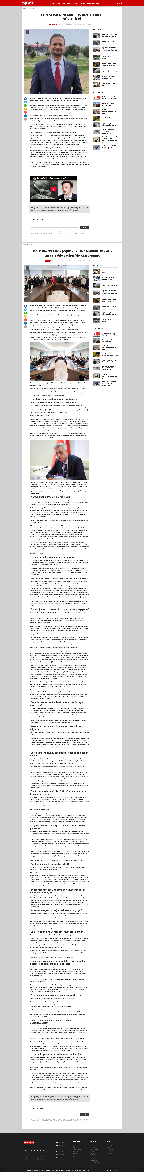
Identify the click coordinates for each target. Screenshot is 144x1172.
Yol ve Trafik (93, 1147)
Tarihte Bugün (94, 1155)
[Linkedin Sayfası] (35, 1150)
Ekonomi (74, 3)
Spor (84, 3)
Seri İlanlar (93, 1158)
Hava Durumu (94, 1145)
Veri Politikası (26, 1159)
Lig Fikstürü (93, 1153)
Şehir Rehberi (93, 1160)
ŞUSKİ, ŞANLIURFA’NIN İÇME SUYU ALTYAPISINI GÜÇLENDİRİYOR (109, 147)
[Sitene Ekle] (44, 1150)
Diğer (98, 3)
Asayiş (80, 3)
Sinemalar (93, 1156)
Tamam (116, 1170)
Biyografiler (111, 1149)
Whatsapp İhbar (41, 1157)
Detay (109, 1170)
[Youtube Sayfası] (32, 1150)
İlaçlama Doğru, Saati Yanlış (109, 71)
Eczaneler (93, 1151)
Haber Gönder (40, 1159)
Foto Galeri (62, 1142)
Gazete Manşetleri (95, 1162)
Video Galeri (61, 1145)
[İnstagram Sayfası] (29, 1150)
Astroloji (110, 1153)
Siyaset (58, 3)
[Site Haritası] (41, 1150)
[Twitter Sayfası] (26, 1150)
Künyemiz (61, 1154)
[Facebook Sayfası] (24, 1150)
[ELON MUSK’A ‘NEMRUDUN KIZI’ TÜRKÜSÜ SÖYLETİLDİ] (56, 61)
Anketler (110, 1147)
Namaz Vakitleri (94, 1149)
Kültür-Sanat (91, 3)
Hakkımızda (26, 1156)
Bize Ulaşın (61, 1157)
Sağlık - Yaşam (66, 3)
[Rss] (38, 1150)
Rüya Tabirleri (111, 1151)
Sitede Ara (110, 1145)
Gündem (52, 3)
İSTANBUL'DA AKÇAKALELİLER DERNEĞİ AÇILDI (109, 111)
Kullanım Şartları (41, 1156)
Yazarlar (60, 1148)
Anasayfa (25, 8)
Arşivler (61, 1151)
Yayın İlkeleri (26, 1157)
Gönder (84, 227)
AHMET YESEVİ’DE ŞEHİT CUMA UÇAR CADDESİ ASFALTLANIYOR (108, 131)
